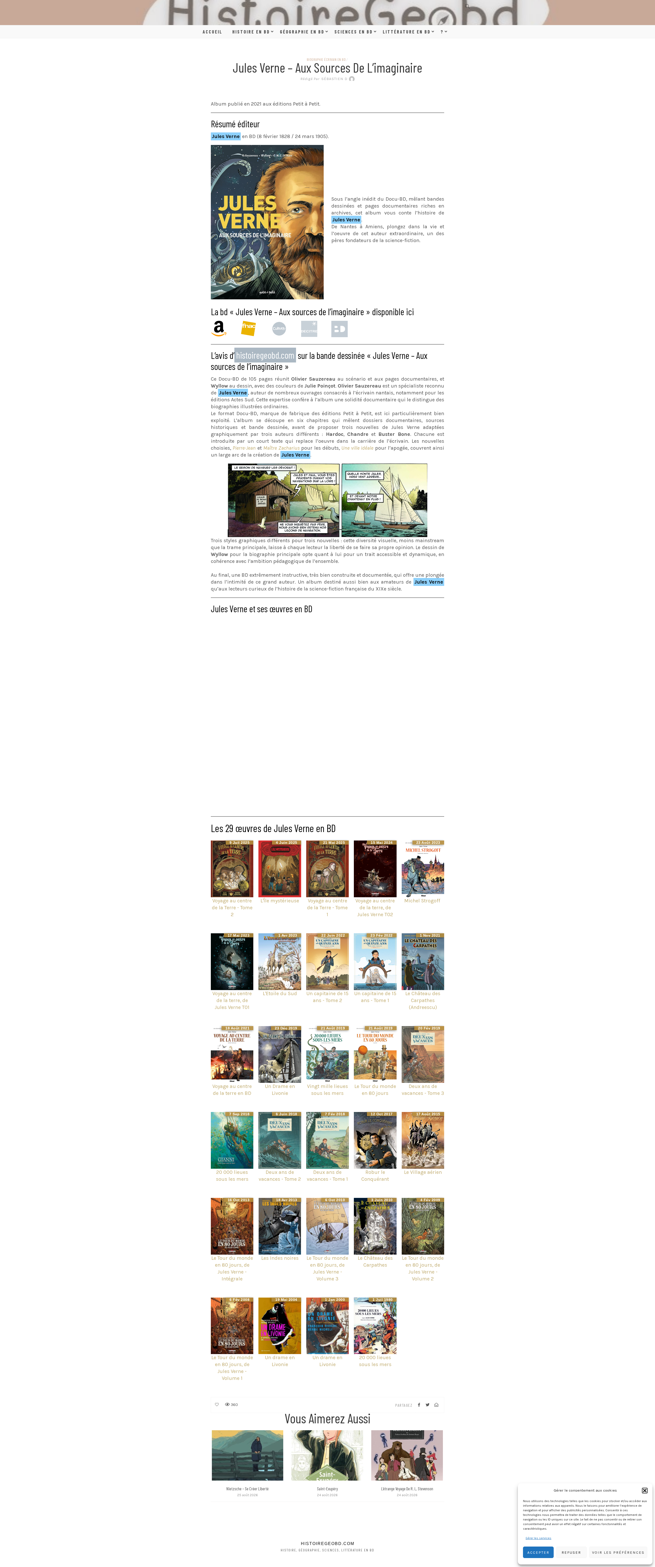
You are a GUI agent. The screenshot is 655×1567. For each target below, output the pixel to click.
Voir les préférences (618, 1552)
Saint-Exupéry (327, 1488)
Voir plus (247, 1455)
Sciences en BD (353, 32)
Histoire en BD (251, 32)
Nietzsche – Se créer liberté (247, 1488)
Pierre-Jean (244, 448)
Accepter (538, 1552)
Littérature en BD (407, 32)
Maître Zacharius (281, 448)
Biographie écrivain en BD (326, 59)
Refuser (571, 1552)
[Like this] (217, 1404)
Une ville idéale (357, 448)
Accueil (212, 32)
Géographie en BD (302, 32)
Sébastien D (323, 78)
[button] (644, 1490)
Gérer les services (538, 1538)
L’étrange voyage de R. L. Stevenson (407, 1488)
